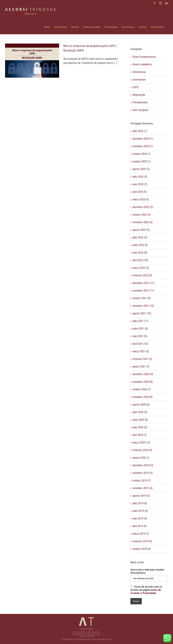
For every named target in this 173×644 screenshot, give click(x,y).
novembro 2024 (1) (142, 146)
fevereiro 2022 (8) (142, 275)
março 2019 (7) (140, 533)
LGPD (135, 87)
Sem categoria (140, 110)
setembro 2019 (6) (142, 488)
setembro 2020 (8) (142, 397)
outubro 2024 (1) (141, 153)
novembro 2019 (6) (142, 473)
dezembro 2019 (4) (142, 465)
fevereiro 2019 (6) (142, 541)
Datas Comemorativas (144, 56)
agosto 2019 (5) (141, 495)
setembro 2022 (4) (142, 222)
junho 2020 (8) (140, 419)
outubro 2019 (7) (141, 480)
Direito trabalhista (142, 64)
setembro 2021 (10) (143, 305)
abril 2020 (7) (139, 435)
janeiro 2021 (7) (140, 366)
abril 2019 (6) (139, 526)
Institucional (138, 79)
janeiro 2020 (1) (140, 457)
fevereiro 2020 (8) (142, 450)
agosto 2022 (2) (141, 229)
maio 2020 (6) (139, 427)
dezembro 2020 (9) (142, 374)
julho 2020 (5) (139, 412)
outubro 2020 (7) (141, 389)
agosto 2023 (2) (141, 169)
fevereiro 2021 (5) (142, 359)
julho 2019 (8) (139, 503)
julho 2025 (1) (139, 131)
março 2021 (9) (140, 351)
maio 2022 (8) (139, 252)
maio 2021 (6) (139, 336)
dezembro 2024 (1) (142, 138)
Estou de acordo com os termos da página (146, 590)
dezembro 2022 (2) (142, 207)
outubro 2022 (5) (141, 214)
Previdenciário (140, 102)
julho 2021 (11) (140, 321)
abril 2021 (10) (140, 343)
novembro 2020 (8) (142, 381)
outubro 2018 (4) (141, 548)
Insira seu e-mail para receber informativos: (147, 571)
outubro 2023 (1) (141, 161)
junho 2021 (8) (140, 328)
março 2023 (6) (140, 199)
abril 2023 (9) (139, 191)
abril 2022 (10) (140, 260)
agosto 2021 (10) (141, 313)
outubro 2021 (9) (141, 298)
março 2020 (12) (141, 442)
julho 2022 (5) (139, 237)
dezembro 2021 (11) (143, 283)
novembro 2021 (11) (143, 290)
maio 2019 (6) (139, 518)
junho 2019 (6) (140, 510)
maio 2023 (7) (139, 184)
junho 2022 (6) (140, 245)
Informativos (139, 72)
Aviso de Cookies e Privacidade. (145, 591)
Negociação (138, 94)
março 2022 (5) (140, 267)
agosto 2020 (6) (141, 404)
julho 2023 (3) (139, 176)
